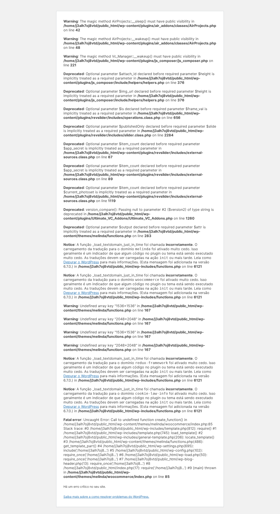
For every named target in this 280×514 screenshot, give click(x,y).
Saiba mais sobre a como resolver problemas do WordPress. (106, 496)
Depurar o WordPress (81, 262)
